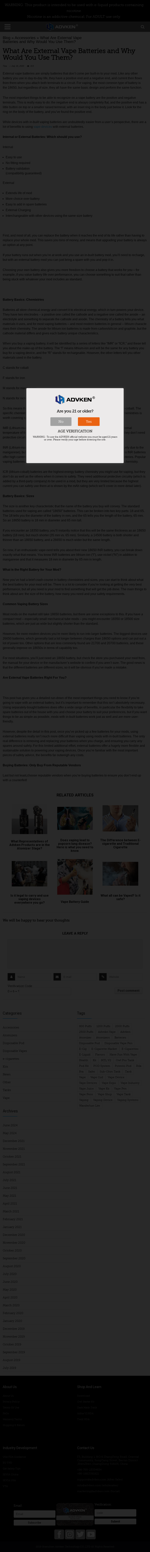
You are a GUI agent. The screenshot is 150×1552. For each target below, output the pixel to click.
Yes (89, 422)
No (60, 422)
